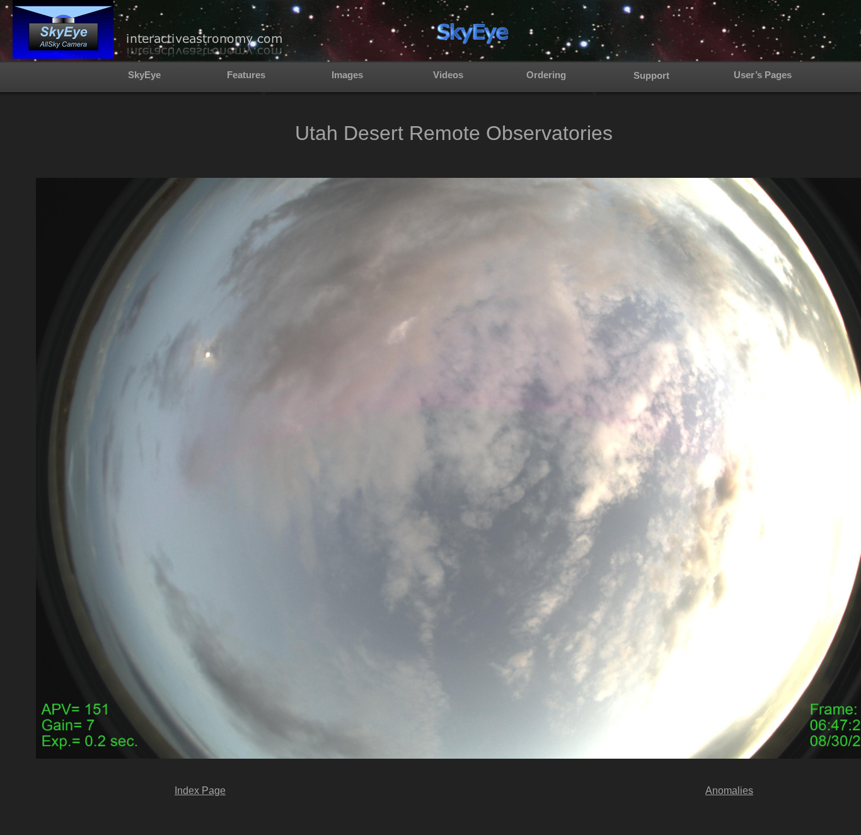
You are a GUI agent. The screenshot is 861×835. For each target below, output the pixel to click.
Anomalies (729, 790)
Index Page (200, 790)
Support (651, 75)
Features (246, 74)
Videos (448, 74)
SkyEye (144, 74)
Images (347, 74)
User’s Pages (763, 74)
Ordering (546, 74)
